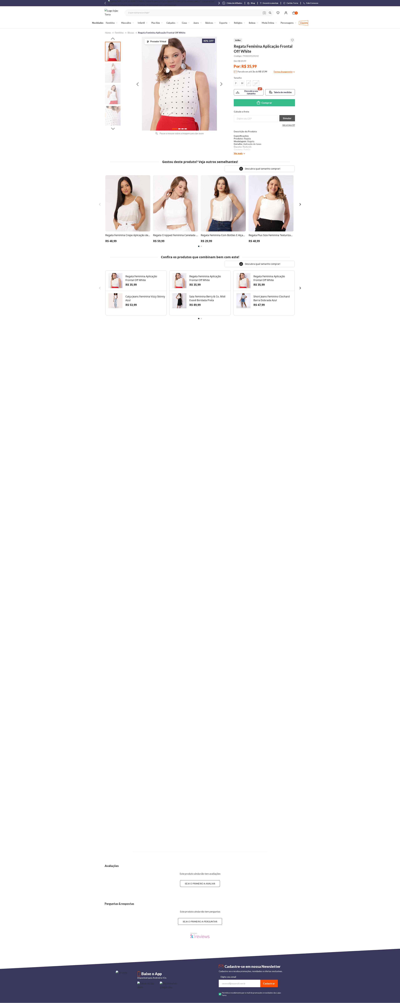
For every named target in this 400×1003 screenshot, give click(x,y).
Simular (287, 118)
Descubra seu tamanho (251, 92)
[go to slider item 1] (113, 73)
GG (256, 83)
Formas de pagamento (283, 71)
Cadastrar (269, 983)
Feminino (119, 32)
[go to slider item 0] (113, 51)
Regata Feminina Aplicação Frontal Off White (161, 32)
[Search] (270, 13)
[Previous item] (105, 3)
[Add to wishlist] (292, 40)
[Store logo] (113, 13)
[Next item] (219, 3)
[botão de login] (285, 12)
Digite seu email (228, 976)
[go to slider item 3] (113, 116)
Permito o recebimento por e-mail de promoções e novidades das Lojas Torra (251, 994)
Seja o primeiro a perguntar (200, 921)
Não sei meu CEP (288, 125)
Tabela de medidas (283, 92)
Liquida (304, 22)
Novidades (97, 22)
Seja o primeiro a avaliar (200, 883)
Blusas (131, 32)
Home (108, 32)
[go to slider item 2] (113, 94)
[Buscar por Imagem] (264, 12)
